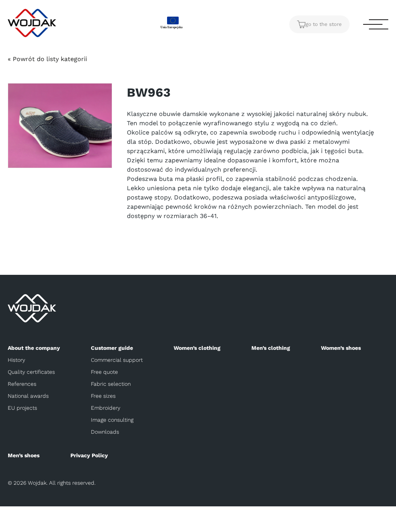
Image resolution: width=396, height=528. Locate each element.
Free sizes (103, 396)
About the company (34, 348)
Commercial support (117, 360)
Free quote (104, 372)
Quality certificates (31, 372)
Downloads (105, 432)
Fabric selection (111, 384)
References (22, 384)
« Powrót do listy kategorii (47, 59)
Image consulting (112, 420)
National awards (28, 396)
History (16, 360)
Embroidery (105, 408)
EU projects (22, 408)
